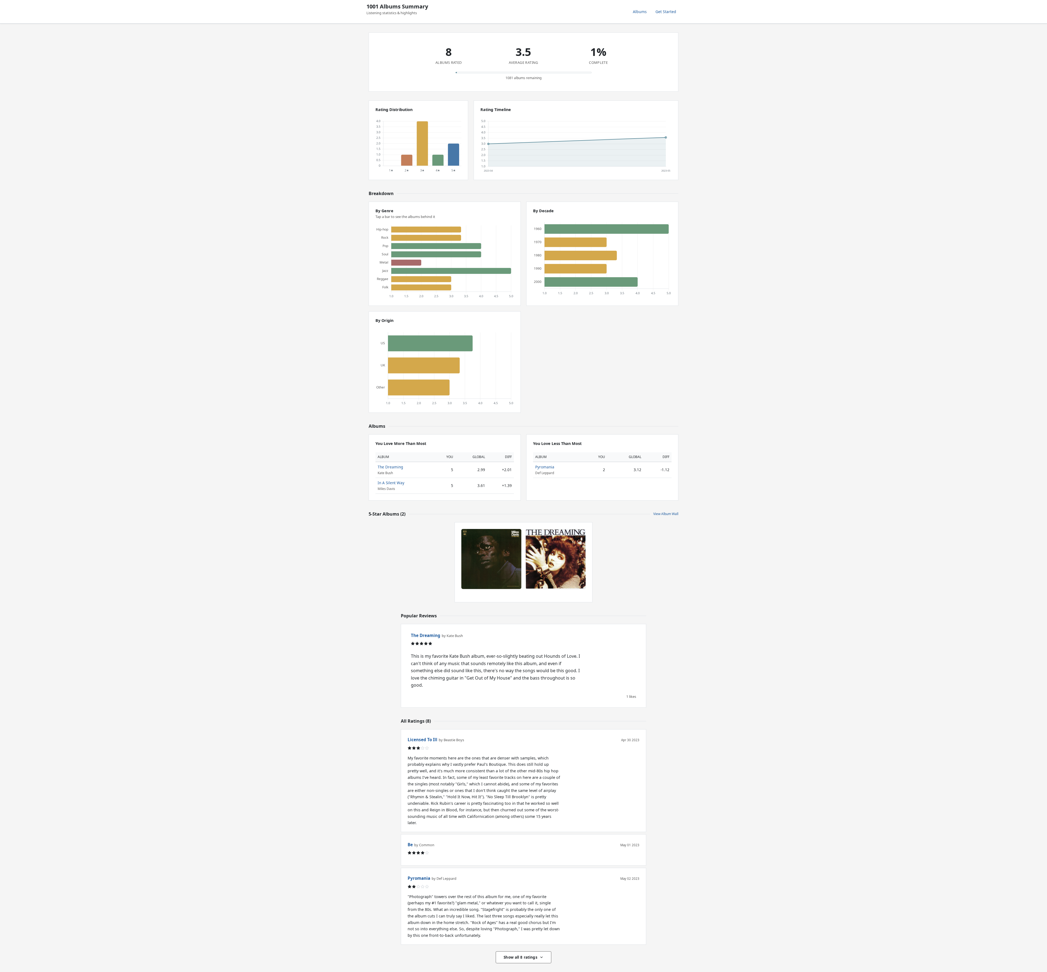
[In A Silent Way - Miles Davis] (491, 559)
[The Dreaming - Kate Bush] (556, 559)
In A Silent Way (391, 482)
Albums (640, 11)
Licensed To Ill (422, 739)
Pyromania (544, 466)
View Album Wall (665, 514)
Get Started (665, 11)
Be (410, 844)
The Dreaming (390, 466)
